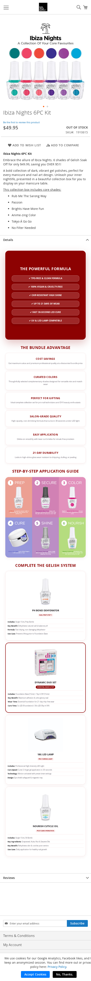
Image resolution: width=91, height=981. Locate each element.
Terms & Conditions (19, 935)
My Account (12, 944)
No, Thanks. (64, 974)
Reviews (9, 878)
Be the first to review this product (21, 122)
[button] (44, 106)
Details (8, 240)
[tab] (45, 239)
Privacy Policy (57, 967)
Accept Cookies (35, 974)
